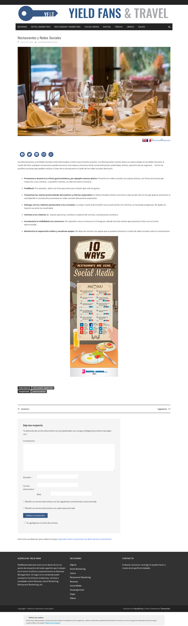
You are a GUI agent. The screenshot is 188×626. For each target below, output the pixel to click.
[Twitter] (22, 154)
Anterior (25, 409)
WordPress (139, 608)
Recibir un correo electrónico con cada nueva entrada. (50, 508)
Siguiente (162, 409)
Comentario (29, 440)
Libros (130, 27)
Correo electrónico (29, 487)
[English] (144, 140)
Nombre (27, 477)
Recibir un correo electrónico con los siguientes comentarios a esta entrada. (61, 501)
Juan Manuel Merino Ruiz (48, 42)
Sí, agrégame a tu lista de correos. (42, 522)
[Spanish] (165, 140)
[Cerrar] (162, 618)
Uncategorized (39, 391)
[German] (156, 140)
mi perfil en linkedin (140, 568)
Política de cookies (52, 623)
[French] (149, 140)
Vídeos (119, 27)
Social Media (92, 27)
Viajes (141, 27)
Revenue (22, 27)
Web (39, 494)
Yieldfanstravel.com (27, 564)
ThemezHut (165, 608)
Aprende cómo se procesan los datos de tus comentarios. (85, 539)
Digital (107, 27)
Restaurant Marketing (68, 27)
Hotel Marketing (40, 27)
